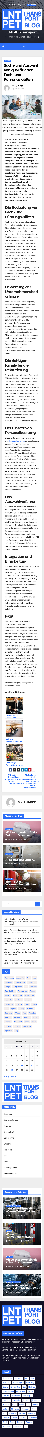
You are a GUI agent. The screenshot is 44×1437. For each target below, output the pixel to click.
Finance (7, 1126)
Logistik (13, 1009)
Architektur (20, 978)
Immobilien (18, 1000)
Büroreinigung (20, 982)
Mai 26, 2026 (13, 1266)
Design (7, 987)
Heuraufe (8, 1000)
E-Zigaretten (17, 987)
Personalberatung (17, 441)
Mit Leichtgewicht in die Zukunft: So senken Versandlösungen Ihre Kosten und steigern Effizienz (20, 941)
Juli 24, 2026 (13, 1215)
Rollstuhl (27, 1017)
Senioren (8, 1022)
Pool (24, 1013)
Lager (27, 1004)
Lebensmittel (9, 1138)
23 (32, 1065)
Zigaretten (9, 1031)
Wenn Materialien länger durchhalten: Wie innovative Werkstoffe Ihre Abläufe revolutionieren (21, 952)
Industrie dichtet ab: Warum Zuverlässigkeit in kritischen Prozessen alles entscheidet (21, 921)
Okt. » (13, 1077)
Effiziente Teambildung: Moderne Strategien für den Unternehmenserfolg (15, 779)
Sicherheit (18, 1022)
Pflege (17, 1013)
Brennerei (8, 982)
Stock (26, 1022)
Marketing (31, 1009)
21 (22, 1065)
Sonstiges (8, 1156)
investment (9, 1004)
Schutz (35, 1017)
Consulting (32, 982)
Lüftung (21, 1009)
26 (12, 1070)
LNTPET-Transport (22, 32)
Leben (34, 1004)
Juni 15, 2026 (13, 1241)
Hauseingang (29, 995)
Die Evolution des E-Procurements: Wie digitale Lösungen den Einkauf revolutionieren (29, 781)
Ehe (26, 987)
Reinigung (18, 1017)
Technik (8, 1026)
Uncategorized (10, 1168)
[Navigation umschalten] (24, 46)
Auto (34, 978)
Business (8, 61)
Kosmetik (19, 1004)
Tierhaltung (27, 1026)
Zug (16, 1031)
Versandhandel (10, 1174)
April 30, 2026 (14, 1292)
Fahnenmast (22, 991)
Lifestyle (7, 1144)
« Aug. (7, 1077)
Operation (8, 1013)
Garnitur (8, 995)
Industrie (28, 1000)
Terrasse (17, 1026)
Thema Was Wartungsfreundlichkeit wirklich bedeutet (21, 884)
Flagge (32, 991)
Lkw (6, 1009)
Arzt (28, 978)
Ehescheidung (10, 991)
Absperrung (9, 978)
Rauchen (8, 1017)
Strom (33, 1022)
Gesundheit (17, 995)
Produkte (32, 1013)
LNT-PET (19, 86)
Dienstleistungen (11, 1120)
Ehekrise (33, 987)
